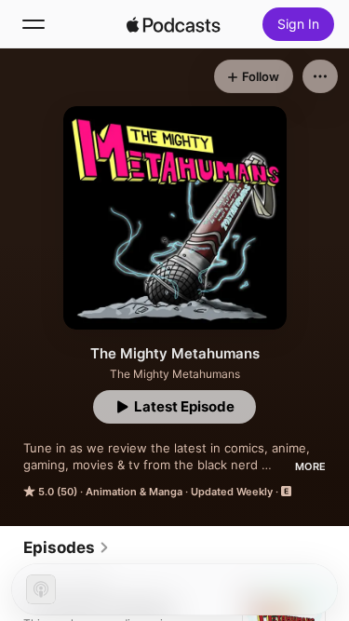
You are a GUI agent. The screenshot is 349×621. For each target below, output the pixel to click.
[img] (174, 24)
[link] (66, 547)
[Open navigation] (33, 24)
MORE (310, 466)
